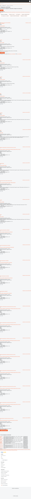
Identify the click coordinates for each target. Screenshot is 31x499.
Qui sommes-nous (3, 455)
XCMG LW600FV (2, 115)
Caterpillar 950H (2, 96)
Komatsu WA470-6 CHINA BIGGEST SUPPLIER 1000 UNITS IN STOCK (10, 324)
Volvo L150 (1, 446)
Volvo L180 (1, 445)
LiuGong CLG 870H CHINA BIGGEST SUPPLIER (7, 247)
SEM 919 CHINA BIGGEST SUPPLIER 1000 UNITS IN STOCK (9, 420)
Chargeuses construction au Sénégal (25, 449)
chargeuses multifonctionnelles (25, 14)
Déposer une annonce (4, 430)
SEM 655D (1, 132)
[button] (30, 1)
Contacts (2, 458)
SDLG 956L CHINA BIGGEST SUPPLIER (6, 293)
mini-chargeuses (18, 14)
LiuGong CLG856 (2, 79)
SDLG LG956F (2, 42)
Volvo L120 (1, 440)
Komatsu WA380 (1, 442)
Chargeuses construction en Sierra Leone (5, 449)
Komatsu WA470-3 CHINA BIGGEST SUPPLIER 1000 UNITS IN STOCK (10, 388)
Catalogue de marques (4, 476)
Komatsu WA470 (1, 439)
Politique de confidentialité (4, 472)
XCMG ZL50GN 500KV (3, 165)
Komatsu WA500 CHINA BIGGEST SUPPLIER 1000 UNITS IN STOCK (10, 340)
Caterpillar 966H (1, 436)
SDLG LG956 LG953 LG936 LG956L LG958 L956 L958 (7, 182)
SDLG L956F (2, 216)
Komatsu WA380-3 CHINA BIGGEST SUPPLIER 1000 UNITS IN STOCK (10, 149)
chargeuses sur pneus (12, 14)
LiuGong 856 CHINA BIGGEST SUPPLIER (6, 262)
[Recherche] (30, 3)
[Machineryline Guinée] (5, 1)
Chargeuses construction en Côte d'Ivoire (15, 449)
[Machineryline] (0, 5)
